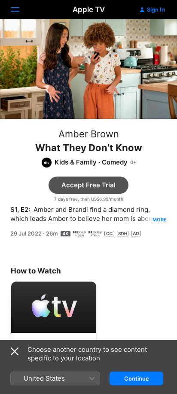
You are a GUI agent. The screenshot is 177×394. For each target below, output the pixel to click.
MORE (160, 220)
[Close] (14, 351)
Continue (136, 378)
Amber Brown (88, 134)
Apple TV (89, 9)
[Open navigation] (20, 9)
